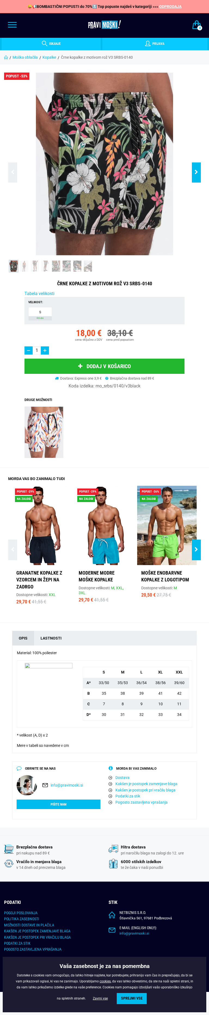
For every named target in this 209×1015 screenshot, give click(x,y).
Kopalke (49, 57)
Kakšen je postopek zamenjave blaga (146, 784)
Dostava (122, 777)
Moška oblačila (25, 57)
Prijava (158, 44)
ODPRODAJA (170, 6)
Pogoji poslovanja (21, 913)
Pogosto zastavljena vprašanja (141, 802)
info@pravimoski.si (67, 785)
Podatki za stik (127, 796)
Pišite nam (58, 804)
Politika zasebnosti (21, 919)
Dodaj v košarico (109, 366)
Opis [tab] (23, 638)
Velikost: (35, 302)
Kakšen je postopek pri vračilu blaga (145, 790)
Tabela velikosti (39, 293)
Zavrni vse (100, 998)
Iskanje (54, 44)
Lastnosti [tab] (51, 638)
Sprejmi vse (132, 998)
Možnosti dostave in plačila (29, 925)
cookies (105, 981)
